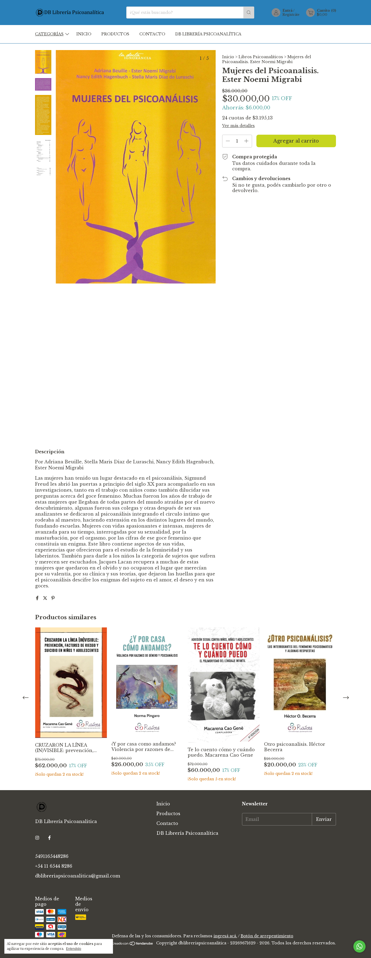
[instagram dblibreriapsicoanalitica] (37, 837)
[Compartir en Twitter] (46, 598)
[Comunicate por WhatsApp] (359, 946)
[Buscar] (248, 13)
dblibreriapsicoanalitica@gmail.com (77, 876)
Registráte (291, 15)
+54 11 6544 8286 (53, 866)
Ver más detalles (238, 125)
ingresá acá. (225, 936)
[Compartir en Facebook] (38, 598)
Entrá (287, 10)
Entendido (73, 949)
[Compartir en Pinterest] (53, 598)
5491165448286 (51, 856)
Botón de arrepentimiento (267, 936)
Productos (115, 34)
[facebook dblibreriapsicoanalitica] (49, 837)
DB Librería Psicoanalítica (208, 34)
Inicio (83, 34)
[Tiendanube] (133, 944)
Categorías (49, 34)
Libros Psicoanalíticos (260, 56)
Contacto (152, 34)
